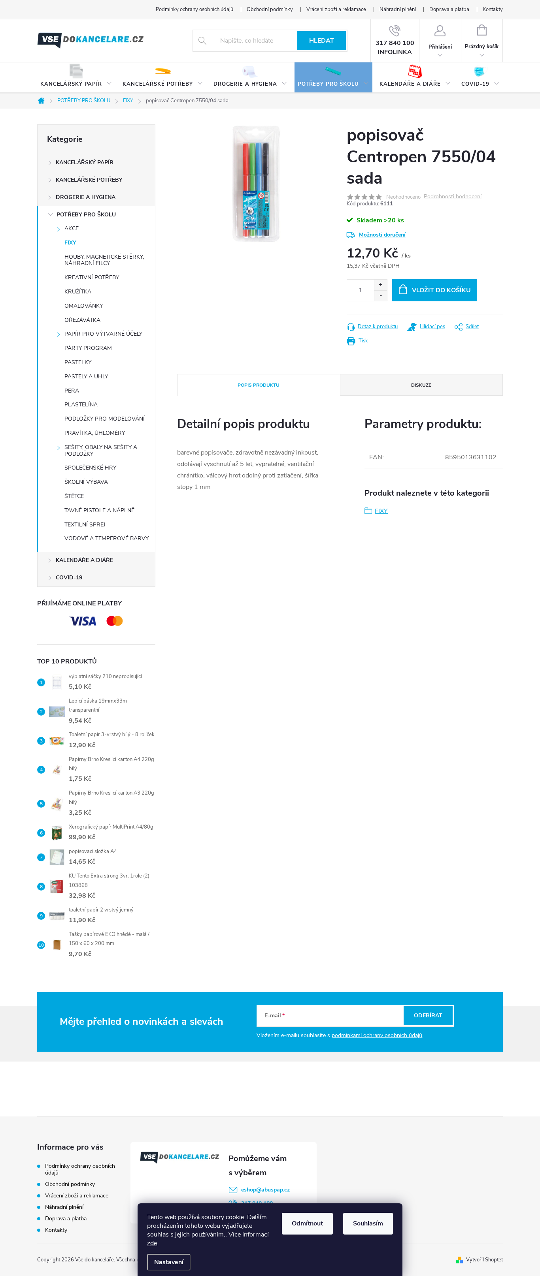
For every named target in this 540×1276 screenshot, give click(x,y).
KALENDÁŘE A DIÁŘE (84, 560)
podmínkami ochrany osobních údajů (377, 1035)
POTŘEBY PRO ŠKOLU (86, 214)
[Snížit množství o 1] (380, 295)
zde (152, 1243)
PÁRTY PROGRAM (88, 348)
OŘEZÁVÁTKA (82, 320)
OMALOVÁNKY (83, 306)
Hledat (321, 40)
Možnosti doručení (382, 235)
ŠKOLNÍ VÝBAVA (86, 482)
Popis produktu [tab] (258, 385)
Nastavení (168, 1262)
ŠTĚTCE (74, 496)
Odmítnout (307, 1223)
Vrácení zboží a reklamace (336, 9)
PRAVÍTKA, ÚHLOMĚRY (94, 433)
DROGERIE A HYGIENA (85, 197)
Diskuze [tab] (421, 385)
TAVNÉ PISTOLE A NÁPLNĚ (99, 510)
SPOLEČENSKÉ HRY (90, 468)
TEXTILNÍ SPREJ (85, 524)
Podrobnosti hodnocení (452, 197)
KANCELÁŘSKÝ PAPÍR (84, 162)
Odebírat (428, 1015)
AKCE (71, 228)
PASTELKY (77, 362)
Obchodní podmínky (270, 9)
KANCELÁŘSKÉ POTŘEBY (89, 180)
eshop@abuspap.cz (265, 1189)
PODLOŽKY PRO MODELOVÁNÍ (104, 419)
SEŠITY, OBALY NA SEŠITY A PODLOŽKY (100, 450)
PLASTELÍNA (81, 404)
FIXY (70, 242)
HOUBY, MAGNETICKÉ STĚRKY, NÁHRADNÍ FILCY (104, 260)
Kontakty (493, 9)
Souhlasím (368, 1223)
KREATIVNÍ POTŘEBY (91, 277)
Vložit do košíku (441, 290)
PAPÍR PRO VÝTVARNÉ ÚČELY (103, 334)
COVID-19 (69, 577)
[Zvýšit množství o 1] (380, 285)
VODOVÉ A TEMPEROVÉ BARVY (106, 538)
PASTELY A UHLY (86, 376)
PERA (71, 391)
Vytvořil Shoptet (484, 1259)
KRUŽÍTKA (77, 291)
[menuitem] (76, 77)
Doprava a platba (449, 9)
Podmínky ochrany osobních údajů (194, 9)
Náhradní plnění (398, 9)
